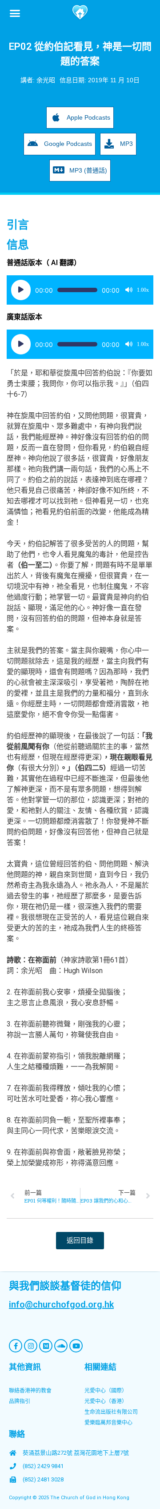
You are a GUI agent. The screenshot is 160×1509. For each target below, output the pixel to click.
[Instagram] (30, 1345)
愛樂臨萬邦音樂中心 (108, 1423)
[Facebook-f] (15, 1345)
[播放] (21, 290)
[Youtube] (76, 1345)
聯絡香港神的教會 (30, 1391)
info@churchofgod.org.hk (61, 1304)
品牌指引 (19, 1401)
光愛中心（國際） (105, 1391)
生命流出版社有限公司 (111, 1412)
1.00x (143, 290)
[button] (15, 12)
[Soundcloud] (61, 1345)
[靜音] (129, 290)
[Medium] (45, 1345)
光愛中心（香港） (105, 1401)
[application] (80, 290)
